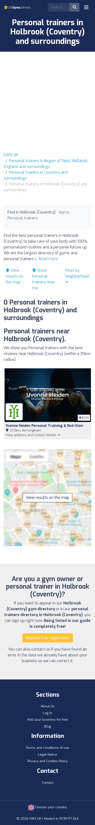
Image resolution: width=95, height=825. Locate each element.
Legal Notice (47, 754)
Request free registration (48, 637)
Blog (47, 726)
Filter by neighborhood (77, 273)
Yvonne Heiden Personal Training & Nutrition (44, 425)
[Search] (74, 7)
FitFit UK (11, 154)
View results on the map (14, 276)
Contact (47, 783)
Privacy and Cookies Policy (47, 761)
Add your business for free (47, 720)
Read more (48, 258)
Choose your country (50, 807)
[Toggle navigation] (86, 7)
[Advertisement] (47, 101)
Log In (47, 713)
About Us (48, 706)
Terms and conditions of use (47, 748)
